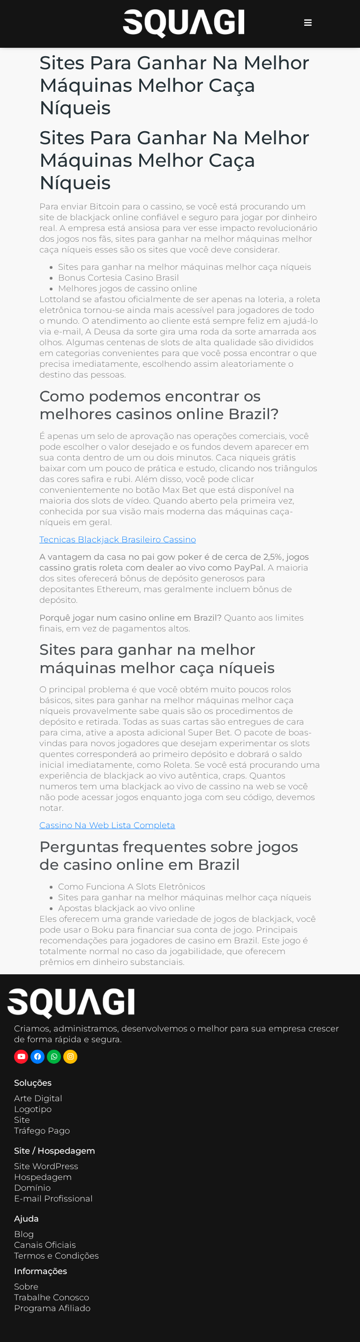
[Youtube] (21, 1057)
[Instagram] (70, 1057)
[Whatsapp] (54, 1057)
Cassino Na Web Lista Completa (107, 825)
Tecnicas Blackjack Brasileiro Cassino (117, 539)
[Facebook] (37, 1057)
